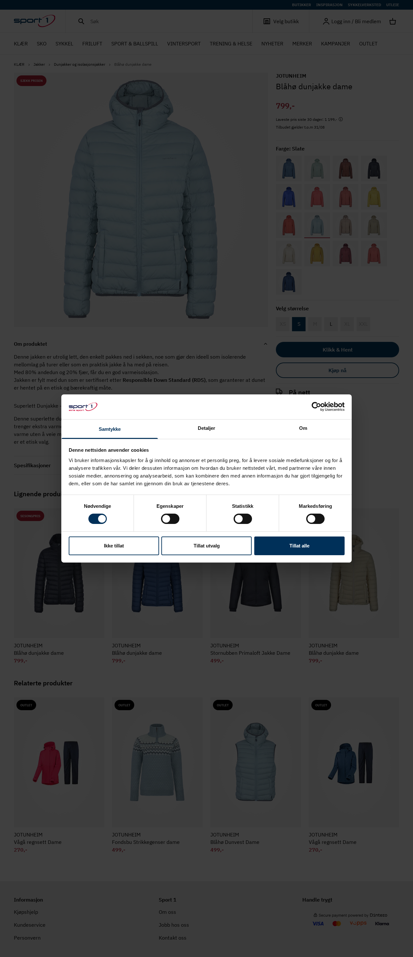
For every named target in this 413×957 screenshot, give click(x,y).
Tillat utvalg (207, 545)
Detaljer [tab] (207, 428)
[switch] (170, 519)
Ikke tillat (114, 545)
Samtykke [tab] (110, 429)
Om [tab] (303, 428)
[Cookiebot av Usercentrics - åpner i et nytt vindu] (316, 406)
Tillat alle (299, 545)
